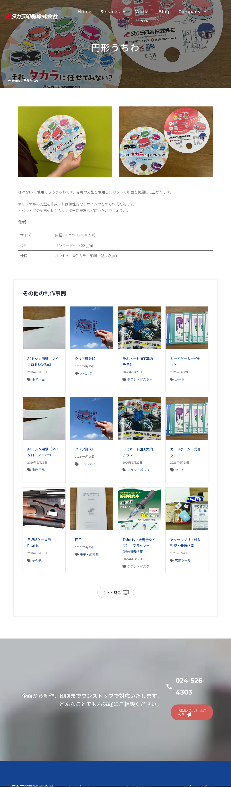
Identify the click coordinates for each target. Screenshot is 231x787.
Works (142, 11)
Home (85, 11)
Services (110, 11)
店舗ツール (183, 560)
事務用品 (38, 379)
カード (179, 379)
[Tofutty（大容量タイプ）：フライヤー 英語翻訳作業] (139, 528)
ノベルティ (87, 373)
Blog (164, 11)
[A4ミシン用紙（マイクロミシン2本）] (44, 347)
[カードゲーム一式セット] (187, 347)
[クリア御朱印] (91, 347)
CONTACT (144, 21)
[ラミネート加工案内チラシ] (139, 347)
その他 (37, 560)
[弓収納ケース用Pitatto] (44, 528)
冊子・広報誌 (89, 554)
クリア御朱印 (85, 358)
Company (189, 11)
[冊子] (91, 528)
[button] (115, 592)
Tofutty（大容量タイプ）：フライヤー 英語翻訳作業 (138, 545)
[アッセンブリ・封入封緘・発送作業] (187, 528)
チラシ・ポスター (139, 379)
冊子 (78, 539)
